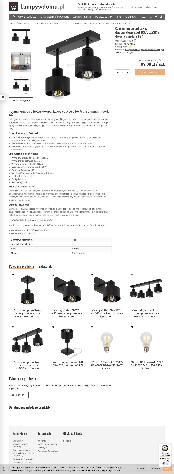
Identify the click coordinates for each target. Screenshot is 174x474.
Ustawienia (141, 468)
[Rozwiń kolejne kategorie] (144, 17)
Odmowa (155, 468)
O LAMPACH (131, 16)
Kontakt (67, 441)
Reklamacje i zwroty (47, 444)
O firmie (42, 441)
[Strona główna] (40, 6)
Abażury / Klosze (82, 16)
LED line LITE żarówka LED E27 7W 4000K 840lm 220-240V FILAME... (106, 365)
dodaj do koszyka (150, 72)
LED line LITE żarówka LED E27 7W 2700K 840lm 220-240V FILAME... (146, 365)
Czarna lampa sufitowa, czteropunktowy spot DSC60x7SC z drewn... (146, 313)
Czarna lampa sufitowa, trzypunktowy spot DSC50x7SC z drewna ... (28, 365)
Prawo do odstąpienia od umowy (23, 454)
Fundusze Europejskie (48, 451)
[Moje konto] (161, 17)
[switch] (165, 463)
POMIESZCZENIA (103, 16)
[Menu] (169, 445)
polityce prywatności (110, 470)
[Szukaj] (151, 17)
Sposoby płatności (21, 450)
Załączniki (45, 265)
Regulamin (18, 441)
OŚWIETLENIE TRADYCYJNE (55, 16)
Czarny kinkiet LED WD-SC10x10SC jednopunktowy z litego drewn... (67, 313)
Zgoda (167, 468)
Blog (118, 16)
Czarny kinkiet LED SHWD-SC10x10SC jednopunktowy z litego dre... (107, 313)
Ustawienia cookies (22, 462)
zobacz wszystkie (21, 100)
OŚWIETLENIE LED (27, 16)
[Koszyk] (156, 17)
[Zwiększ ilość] (117, 72)
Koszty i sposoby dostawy (20, 445)
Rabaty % (42, 447)
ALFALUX (131, 43)
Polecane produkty (21, 266)
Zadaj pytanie (19, 394)
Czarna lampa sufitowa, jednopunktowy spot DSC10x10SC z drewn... (28, 313)
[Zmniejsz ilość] (127, 72)
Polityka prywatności (22, 459)
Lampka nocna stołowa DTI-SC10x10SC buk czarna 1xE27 (67, 364)
